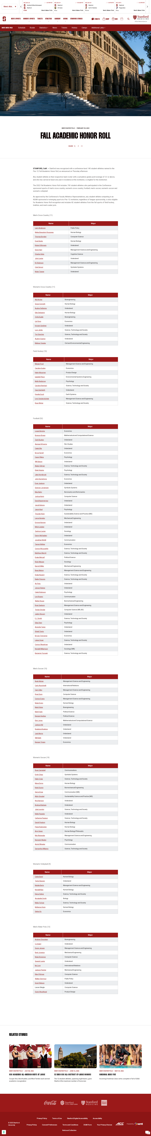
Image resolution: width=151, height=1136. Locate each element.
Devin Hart (38, 250)
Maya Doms (39, 783)
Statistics (43, 28)
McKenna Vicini (40, 907)
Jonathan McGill (40, 540)
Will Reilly (38, 738)
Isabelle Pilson (40, 377)
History (74, 28)
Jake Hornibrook (40, 475)
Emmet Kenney (40, 522)
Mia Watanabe (40, 835)
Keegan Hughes (40, 716)
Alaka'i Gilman (40, 466)
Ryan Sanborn (40, 605)
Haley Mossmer (40, 372)
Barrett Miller (39, 566)
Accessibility (97, 1118)
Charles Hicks (39, 254)
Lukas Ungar (39, 640)
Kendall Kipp (39, 890)
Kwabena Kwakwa (41, 729)
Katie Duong (39, 788)
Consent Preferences (49, 1125)
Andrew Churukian (41, 939)
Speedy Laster (40, 961)
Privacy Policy (43, 1118)
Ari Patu (38, 583)
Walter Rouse (39, 601)
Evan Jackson (40, 483)
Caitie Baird (39, 877)
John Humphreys (41, 479)
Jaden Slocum (40, 614)
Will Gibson (38, 461)
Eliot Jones (39, 720)
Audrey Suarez (40, 339)
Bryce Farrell (39, 453)
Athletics (48, 19)
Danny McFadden (41, 535)
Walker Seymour (40, 979)
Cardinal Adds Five (107, 1075)
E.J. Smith (38, 618)
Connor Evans (40, 699)
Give (115, 19)
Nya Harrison (39, 801)
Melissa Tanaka (40, 343)
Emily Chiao (39, 774)
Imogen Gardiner (41, 326)
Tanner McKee (40, 544)
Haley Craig (39, 779)
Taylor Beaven (40, 881)
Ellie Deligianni (40, 313)
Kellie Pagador (40, 814)
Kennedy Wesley (40, 840)
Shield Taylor (39, 631)
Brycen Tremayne (41, 636)
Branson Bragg (40, 435)
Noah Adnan (39, 681)
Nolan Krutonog (40, 957)
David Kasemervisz (41, 501)
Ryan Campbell (40, 770)
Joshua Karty (39, 496)
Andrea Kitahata (40, 805)
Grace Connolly (40, 304)
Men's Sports (16, 19)
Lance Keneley (40, 518)
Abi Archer (38, 299)
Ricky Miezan (39, 562)
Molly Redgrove (40, 381)
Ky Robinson (39, 263)
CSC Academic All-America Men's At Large (27, 1075)
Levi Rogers (39, 597)
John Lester (39, 258)
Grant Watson (39, 983)
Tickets (40, 19)
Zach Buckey (39, 440)
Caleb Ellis (38, 448)
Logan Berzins (40, 431)
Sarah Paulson (40, 822)
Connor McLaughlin (41, 549)
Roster (32, 28)
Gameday (58, 19)
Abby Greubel (39, 796)
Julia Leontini (39, 809)
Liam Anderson (40, 228)
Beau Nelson (39, 570)
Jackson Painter (40, 970)
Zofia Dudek (39, 317)
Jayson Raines (40, 588)
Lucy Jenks (39, 330)
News (55, 28)
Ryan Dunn (38, 694)
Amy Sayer (39, 831)
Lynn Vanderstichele (42, 399)
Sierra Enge (39, 792)
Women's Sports (29, 19)
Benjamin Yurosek (41, 653)
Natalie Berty (39, 885)
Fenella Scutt (39, 394)
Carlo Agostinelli (40, 685)
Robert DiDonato (40, 245)
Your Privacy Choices (104, 1125)
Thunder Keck (40, 514)
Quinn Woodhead (41, 992)
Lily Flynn (38, 321)
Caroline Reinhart (41, 386)
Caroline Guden (40, 368)
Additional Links (98, 28)
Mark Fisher (39, 707)
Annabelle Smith (41, 898)
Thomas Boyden (40, 237)
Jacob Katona (40, 505)
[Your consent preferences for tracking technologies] (4, 1132)
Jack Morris (39, 733)
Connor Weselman (41, 644)
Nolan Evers (39, 703)
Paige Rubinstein (41, 827)
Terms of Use (57, 1118)
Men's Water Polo (68, 128)
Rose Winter (39, 403)
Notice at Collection (69, 1130)
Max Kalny (38, 492)
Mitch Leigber (39, 527)
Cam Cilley (38, 690)
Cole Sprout (39, 267)
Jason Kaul (39, 509)
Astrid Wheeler (40, 844)
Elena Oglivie (39, 894)
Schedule (21, 28)
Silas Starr (38, 623)
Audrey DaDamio (41, 308)
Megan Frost (39, 364)
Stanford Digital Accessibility (79, 1118)
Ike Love (38, 965)
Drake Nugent (39, 575)
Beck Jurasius (40, 952)
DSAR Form (88, 1125)
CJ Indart (38, 944)
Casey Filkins (39, 457)
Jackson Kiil (39, 725)
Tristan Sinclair (40, 610)
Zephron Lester (40, 531)
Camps (84, 28)
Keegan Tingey (40, 742)
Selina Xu (38, 911)
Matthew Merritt (40, 553)
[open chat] (147, 1132)
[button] (21, 6)
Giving (65, 19)
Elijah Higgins (39, 470)
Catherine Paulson (41, 818)
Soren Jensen (40, 948)
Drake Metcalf (40, 557)
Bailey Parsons (40, 579)
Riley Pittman (39, 974)
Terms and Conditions (70, 1125)
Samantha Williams (41, 849)
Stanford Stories (76, 19)
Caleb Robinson (40, 592)
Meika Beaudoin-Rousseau (44, 232)
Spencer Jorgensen (42, 488)
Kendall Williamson (41, 649)
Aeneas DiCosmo (41, 444)
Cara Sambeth (40, 390)
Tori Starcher (39, 334)
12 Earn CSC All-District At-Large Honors (72, 1075)
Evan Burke (39, 241)
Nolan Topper (39, 271)
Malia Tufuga (39, 903)
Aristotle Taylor (40, 627)
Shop (106, 19)
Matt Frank (38, 712)
